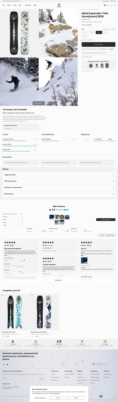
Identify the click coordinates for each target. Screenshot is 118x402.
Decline (76, 398)
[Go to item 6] (62, 222)
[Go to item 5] (57, 222)
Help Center (80, 377)
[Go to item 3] (62, 217)
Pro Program (107, 377)
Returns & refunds (82, 380)
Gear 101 (93, 383)
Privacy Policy (56, 393)
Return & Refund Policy (23, 396)
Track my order (55, 377)
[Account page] (112, 5)
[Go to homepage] (59, 5)
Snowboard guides (95, 374)
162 (86, 37)
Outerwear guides (95, 380)
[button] (4, 5)
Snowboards (96, 9)
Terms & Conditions (7, 396)
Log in (53, 374)
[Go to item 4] (67, 217)
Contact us (80, 374)
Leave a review (106, 219)
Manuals (67, 377)
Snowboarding (89, 9)
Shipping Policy (14, 396)
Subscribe (41, 378)
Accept (58, 398)
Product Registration (69, 374)
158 (107, 33)
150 (93, 33)
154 (99, 32)
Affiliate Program (108, 374)
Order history (55, 380)
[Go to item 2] (57, 217)
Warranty (80, 383)
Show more (58, 280)
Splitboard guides (95, 377)
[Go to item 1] (51, 217)
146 (86, 33)
